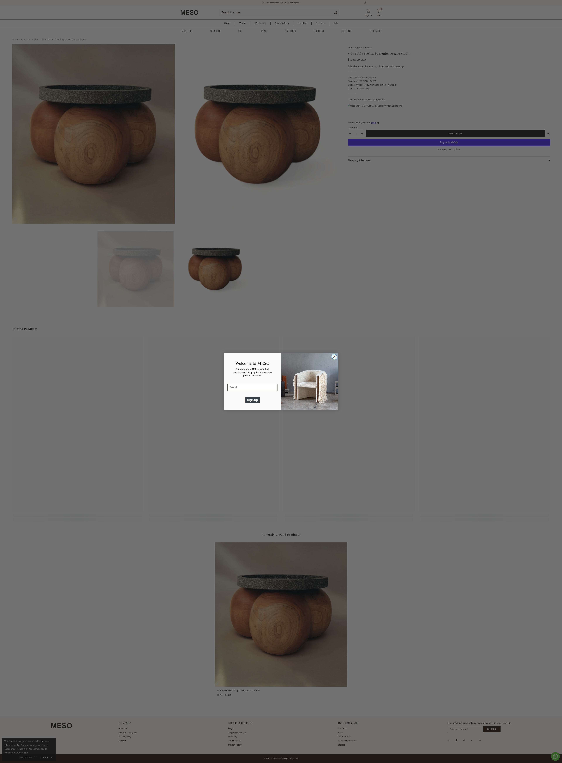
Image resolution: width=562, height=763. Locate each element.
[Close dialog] (334, 356)
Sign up (252, 400)
